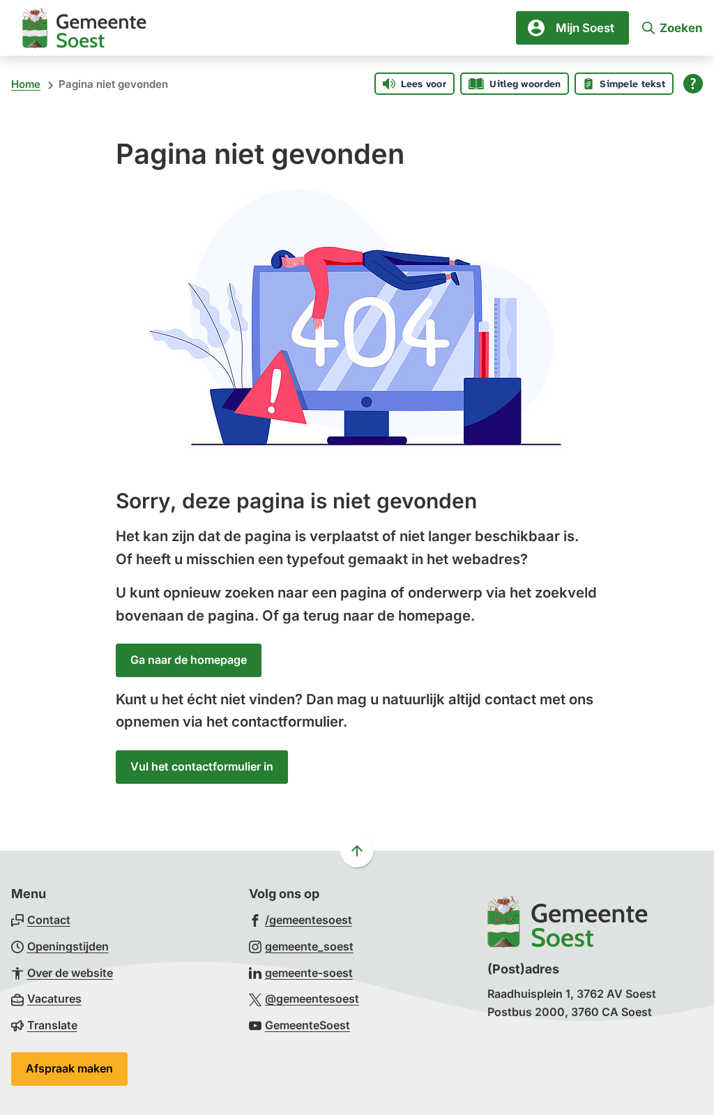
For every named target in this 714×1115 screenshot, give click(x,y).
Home (25, 84)
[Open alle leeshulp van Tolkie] (693, 83)
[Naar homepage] (84, 28)
